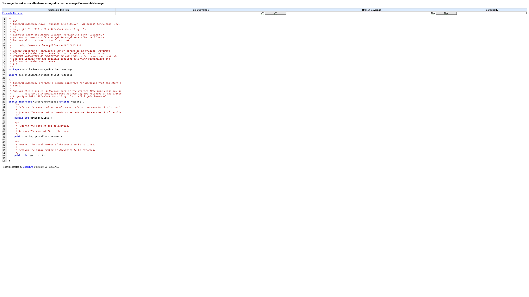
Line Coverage (201, 10)
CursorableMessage (12, 13)
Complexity (492, 10)
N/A (262, 13)
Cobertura (28, 167)
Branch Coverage (371, 10)
